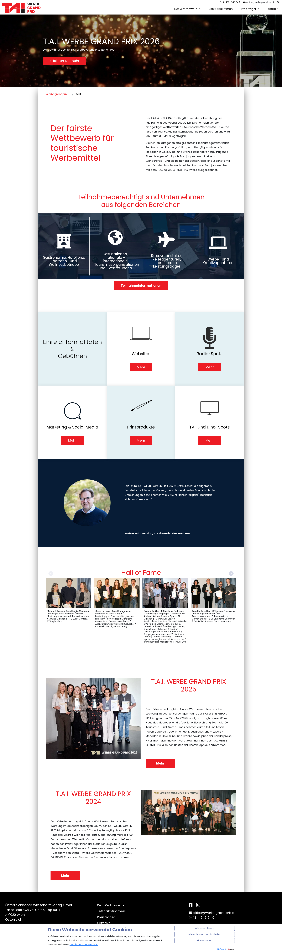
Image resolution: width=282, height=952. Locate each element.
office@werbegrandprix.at (260, 2)
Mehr (160, 763)
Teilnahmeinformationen (141, 285)
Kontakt (273, 9)
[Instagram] (198, 905)
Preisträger (249, 9)
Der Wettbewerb (186, 9)
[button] (231, 573)
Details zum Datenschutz (84, 944)
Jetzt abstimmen (221, 9)
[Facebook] (190, 905)
